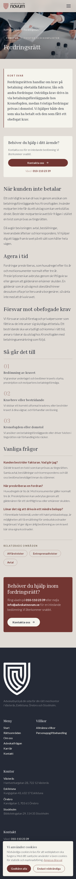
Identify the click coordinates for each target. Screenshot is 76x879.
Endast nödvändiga (49, 868)
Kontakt (8, 753)
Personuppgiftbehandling (51, 732)
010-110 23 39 (35, 600)
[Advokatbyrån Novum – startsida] (14, 6)
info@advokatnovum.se (23, 605)
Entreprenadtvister (45, 553)
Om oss (8, 738)
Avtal (10, 562)
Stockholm (26, 811)
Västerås (26, 780)
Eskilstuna (23, 791)
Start (7, 727)
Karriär (8, 748)
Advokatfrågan (13, 743)
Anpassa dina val (53, 860)
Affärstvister (15, 553)
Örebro (21, 801)
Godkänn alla (19, 868)
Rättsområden (12, 29)
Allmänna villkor (45, 727)
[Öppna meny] (68, 6)
